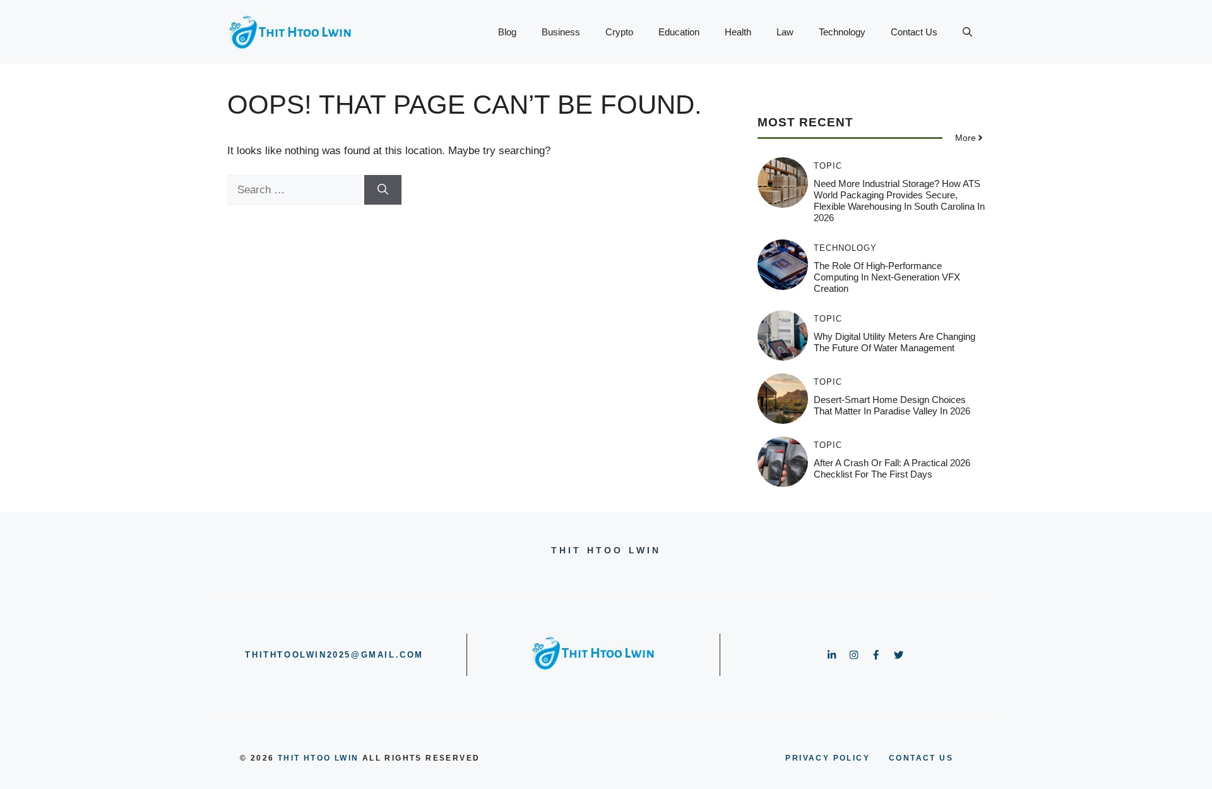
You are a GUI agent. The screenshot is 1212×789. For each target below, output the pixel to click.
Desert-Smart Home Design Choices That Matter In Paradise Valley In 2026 (892, 405)
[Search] (382, 190)
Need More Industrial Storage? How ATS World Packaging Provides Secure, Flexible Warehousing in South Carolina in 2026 (899, 200)
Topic (828, 166)
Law (784, 32)
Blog (507, 32)
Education (678, 32)
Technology (842, 32)
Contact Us (914, 32)
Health (738, 32)
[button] (967, 32)
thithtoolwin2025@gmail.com (334, 655)
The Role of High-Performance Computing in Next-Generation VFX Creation (887, 277)
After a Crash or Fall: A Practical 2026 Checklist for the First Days (892, 468)
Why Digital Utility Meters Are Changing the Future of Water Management (894, 342)
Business (561, 32)
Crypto (619, 32)
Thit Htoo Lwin (318, 758)
